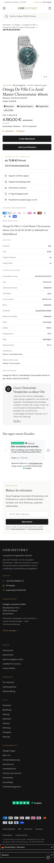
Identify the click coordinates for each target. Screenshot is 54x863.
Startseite (7, 25)
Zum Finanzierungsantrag (17, 165)
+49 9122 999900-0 (15, 581)
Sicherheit (7, 705)
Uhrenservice (8, 764)
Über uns (6, 755)
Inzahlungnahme (9, 687)
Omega (17, 25)
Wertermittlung (9, 691)
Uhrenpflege (8, 782)
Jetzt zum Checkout (27, 147)
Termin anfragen (9, 630)
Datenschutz (28, 829)
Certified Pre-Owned (11, 664)
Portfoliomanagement (12, 786)
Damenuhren (8, 655)
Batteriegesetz (7, 835)
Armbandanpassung (11, 760)
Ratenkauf (7, 719)
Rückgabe (7, 732)
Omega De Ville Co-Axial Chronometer (19, 27)
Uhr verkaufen (8, 682)
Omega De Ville (29, 25)
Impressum (39, 829)
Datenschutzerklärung (18, 529)
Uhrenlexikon (8, 777)
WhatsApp (10, 585)
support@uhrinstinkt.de (16, 590)
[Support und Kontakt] (48, 857)
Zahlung (6, 714)
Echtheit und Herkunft (12, 773)
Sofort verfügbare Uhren (13, 659)
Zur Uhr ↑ (17, 421)
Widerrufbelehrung (9, 829)
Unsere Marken (9, 668)
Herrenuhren (8, 650)
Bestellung (7, 710)
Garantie (6, 737)
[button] (50, 8)
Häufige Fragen (9, 751)
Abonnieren (27, 522)
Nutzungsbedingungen (35, 529)
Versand (6, 723)
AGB (19, 829)
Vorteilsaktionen (9, 768)
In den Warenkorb (27, 139)
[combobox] (27, 16)
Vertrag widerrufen (21, 835)
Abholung (7, 728)
